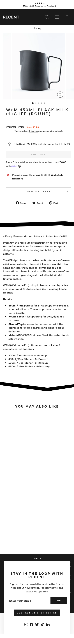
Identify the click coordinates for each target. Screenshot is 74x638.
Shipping (33, 130)
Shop (37, 558)
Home (36, 28)
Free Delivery (39, 191)
